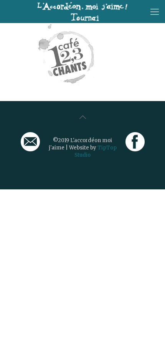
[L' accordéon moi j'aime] (82, 11)
